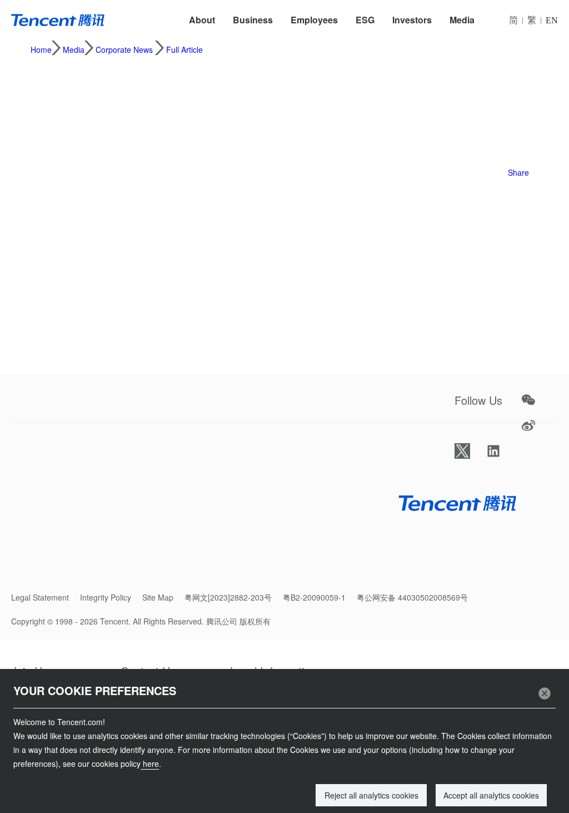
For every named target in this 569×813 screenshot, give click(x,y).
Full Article (184, 49)
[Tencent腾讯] (57, 20)
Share (518, 172)
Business (253, 19)
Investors (412, 19)
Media (462, 19)
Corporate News (124, 49)
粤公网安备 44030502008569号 (412, 597)
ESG (365, 19)
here (150, 763)
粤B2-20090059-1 (314, 597)
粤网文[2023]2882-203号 (228, 597)
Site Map (157, 597)
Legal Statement (40, 597)
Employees (314, 19)
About (202, 19)
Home (41, 49)
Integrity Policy (105, 597)
